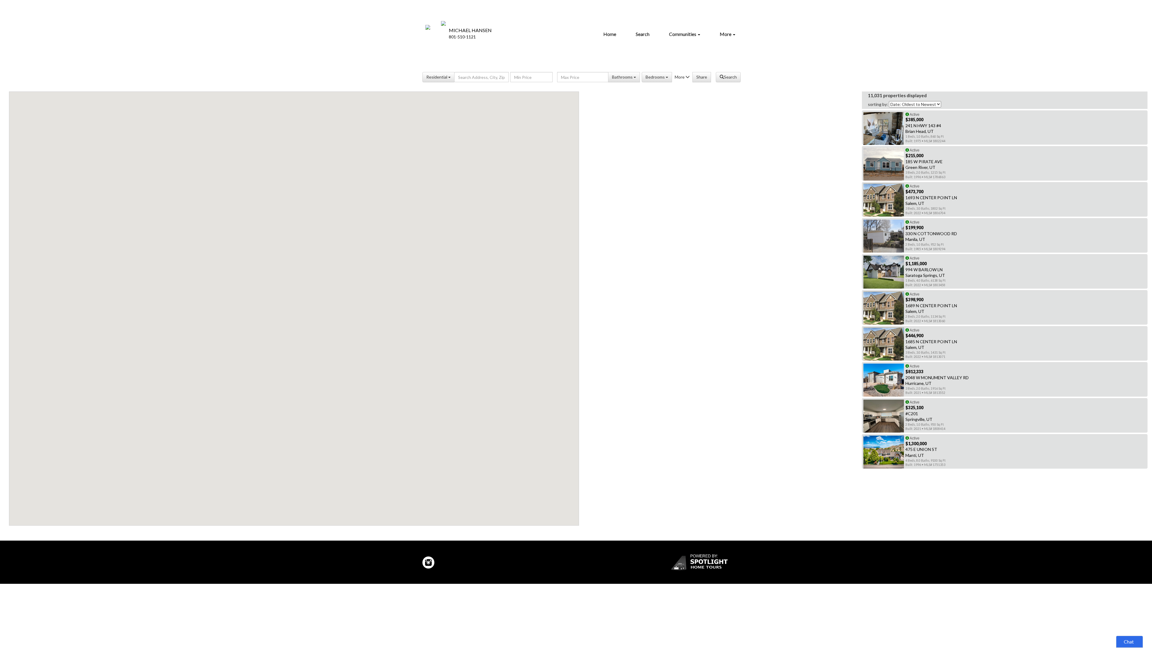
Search (643, 34)
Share (701, 77)
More (726, 34)
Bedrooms (656, 77)
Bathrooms (623, 77)
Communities (683, 34)
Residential (437, 77)
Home (609, 34)
